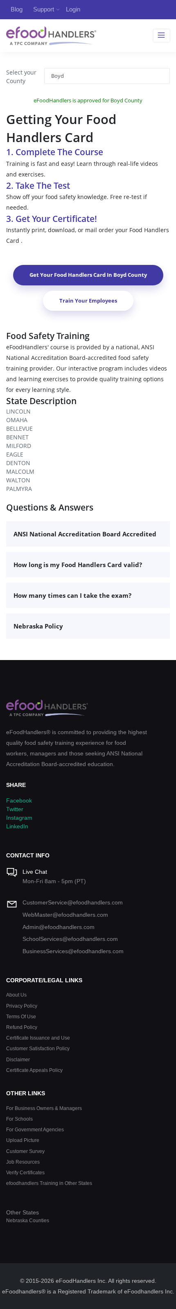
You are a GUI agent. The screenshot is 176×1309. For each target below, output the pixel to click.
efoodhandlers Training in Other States (49, 1183)
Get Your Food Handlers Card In (88, 274)
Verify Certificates (25, 1172)
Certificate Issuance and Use (38, 1037)
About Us (16, 994)
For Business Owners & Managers (44, 1108)
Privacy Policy (21, 1005)
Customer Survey (25, 1151)
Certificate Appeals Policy (34, 1070)
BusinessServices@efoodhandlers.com (73, 951)
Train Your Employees (88, 300)
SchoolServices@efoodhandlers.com (70, 939)
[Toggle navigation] (161, 35)
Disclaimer (18, 1059)
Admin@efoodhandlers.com (59, 927)
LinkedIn (17, 826)
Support (43, 9)
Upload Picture (22, 1140)
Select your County (21, 76)
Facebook (19, 800)
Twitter (14, 809)
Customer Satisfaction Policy (38, 1048)
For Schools (19, 1118)
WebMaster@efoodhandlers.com (65, 914)
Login (73, 9)
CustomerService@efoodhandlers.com (73, 902)
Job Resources (23, 1161)
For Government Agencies (35, 1129)
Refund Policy (21, 1027)
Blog (17, 9)
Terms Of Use (21, 1016)
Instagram (19, 817)
